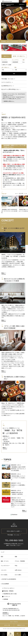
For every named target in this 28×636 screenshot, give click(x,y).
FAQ (16, 565)
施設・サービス (4, 561)
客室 (2, 556)
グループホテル (14, 621)
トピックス (3, 570)
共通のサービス (21, 625)
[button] (17, 193)
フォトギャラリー (5, 565)
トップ (2, 552)
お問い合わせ (18, 570)
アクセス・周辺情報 (20, 561)
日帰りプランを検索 (7, 64)
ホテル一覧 (7, 625)
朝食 (16, 556)
